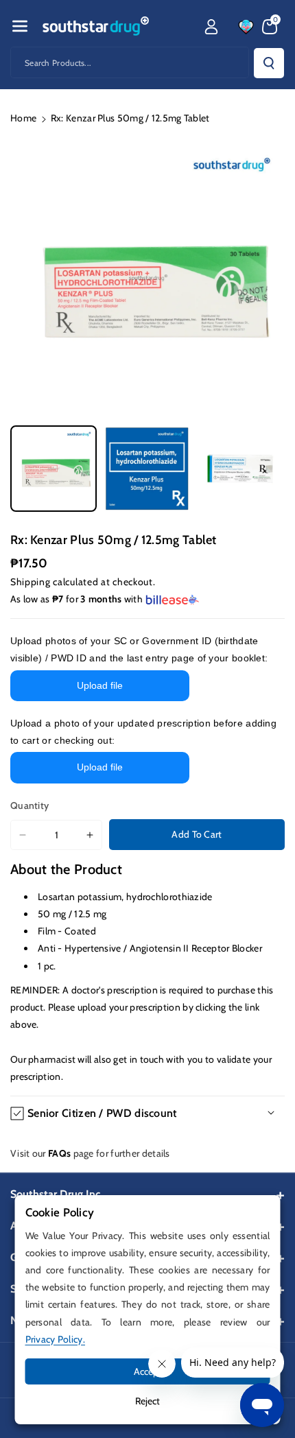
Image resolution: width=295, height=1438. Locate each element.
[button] (20, 26)
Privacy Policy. (55, 1339)
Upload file (100, 685)
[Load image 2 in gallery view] (147, 468)
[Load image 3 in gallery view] (240, 468)
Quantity (29, 805)
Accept (148, 1371)
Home (23, 118)
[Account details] (211, 27)
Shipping (30, 582)
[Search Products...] (269, 63)
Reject (147, 1401)
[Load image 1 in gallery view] (53, 468)
